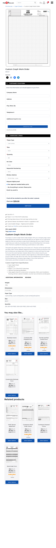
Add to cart (28, 205)
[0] (47, 2)
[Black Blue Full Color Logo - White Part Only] (28, 165)
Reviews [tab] (28, 277)
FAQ (15, 226)
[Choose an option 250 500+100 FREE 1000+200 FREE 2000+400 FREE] (28, 158)
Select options (12, 353)
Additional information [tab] (14, 277)
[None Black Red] (28, 171)
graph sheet (12, 231)
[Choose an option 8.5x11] (28, 151)
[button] (48, 12)
